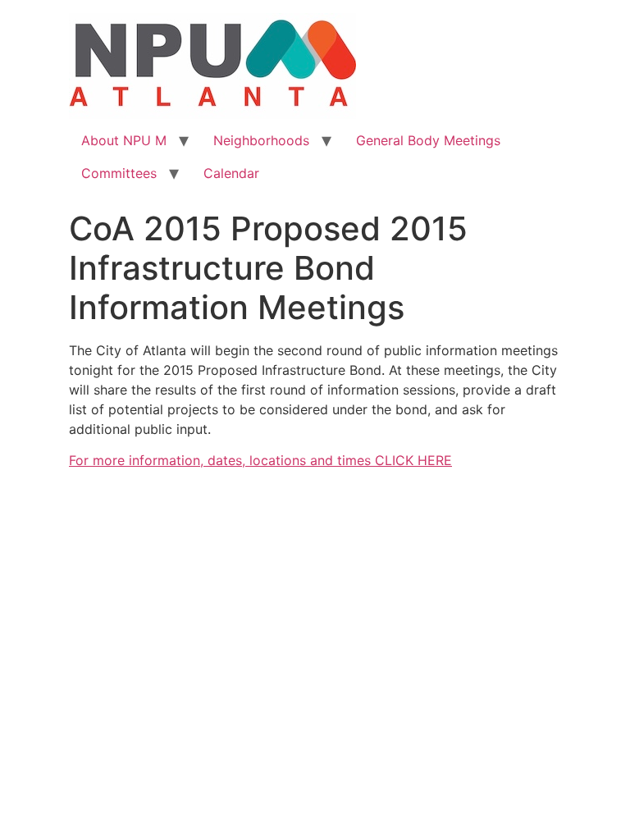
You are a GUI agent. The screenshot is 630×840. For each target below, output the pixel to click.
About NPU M (124, 140)
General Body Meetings (428, 140)
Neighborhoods (261, 140)
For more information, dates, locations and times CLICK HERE (260, 460)
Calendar (231, 173)
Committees (119, 173)
